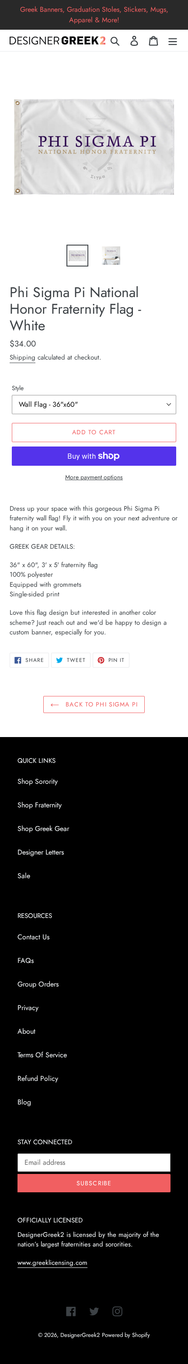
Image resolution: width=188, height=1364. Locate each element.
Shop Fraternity (39, 805)
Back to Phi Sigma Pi (100, 704)
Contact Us (33, 937)
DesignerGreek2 (80, 1335)
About (26, 1031)
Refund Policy (37, 1078)
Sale (23, 876)
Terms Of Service (42, 1055)
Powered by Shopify (126, 1335)
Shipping (22, 357)
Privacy (27, 1008)
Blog (24, 1102)
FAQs (25, 960)
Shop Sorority (37, 781)
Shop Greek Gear (43, 829)
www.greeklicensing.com (52, 1262)
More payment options (94, 477)
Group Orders (38, 984)
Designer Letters (40, 852)
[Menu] (172, 40)
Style (18, 388)
